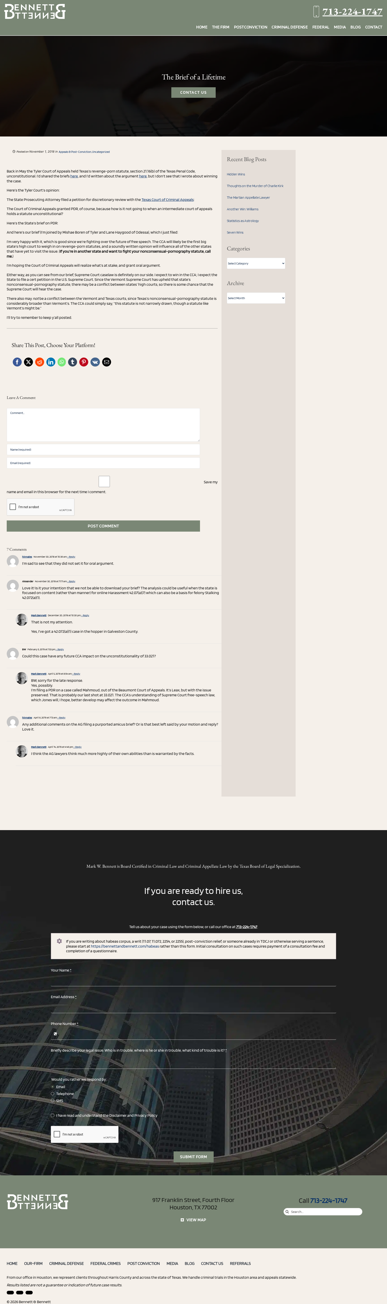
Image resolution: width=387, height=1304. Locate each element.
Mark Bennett (38, 615)
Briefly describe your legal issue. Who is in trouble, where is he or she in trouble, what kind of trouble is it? (139, 1050)
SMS (59, 1100)
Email (60, 1086)
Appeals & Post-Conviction (75, 151)
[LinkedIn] (50, 362)
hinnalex (27, 556)
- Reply (71, 556)
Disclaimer (118, 1115)
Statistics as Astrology (243, 221)
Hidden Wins (236, 174)
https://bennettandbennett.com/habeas (125, 946)
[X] (28, 362)
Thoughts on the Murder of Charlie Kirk (255, 186)
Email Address (64, 996)
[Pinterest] (83, 362)
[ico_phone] (38, 1195)
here (74, 176)
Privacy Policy (145, 1115)
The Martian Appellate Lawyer (248, 197)
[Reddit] (39, 362)
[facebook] (19, 1292)
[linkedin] (10, 1292)
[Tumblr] (72, 362)
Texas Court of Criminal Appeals (168, 199)
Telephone (65, 1093)
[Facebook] (17, 362)
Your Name (61, 970)
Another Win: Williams (242, 209)
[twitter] (29, 1292)
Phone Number (64, 1023)
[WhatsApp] (61, 362)
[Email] (106, 362)
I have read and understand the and (106, 1115)
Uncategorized (101, 151)
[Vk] (95, 362)
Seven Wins (235, 232)
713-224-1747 (352, 11)
